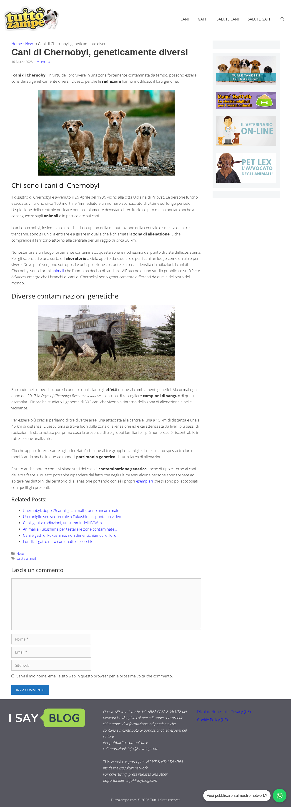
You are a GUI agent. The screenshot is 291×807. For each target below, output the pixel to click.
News (30, 43)
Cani (185, 19)
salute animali (26, 558)
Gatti (203, 19)
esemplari (144, 481)
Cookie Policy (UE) (212, 719)
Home (16, 43)
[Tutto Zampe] (30, 18)
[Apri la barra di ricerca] (282, 19)
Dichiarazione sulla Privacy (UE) (224, 711)
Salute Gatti (259, 19)
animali (58, 270)
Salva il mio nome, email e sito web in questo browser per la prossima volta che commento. (94, 676)
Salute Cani (228, 19)
